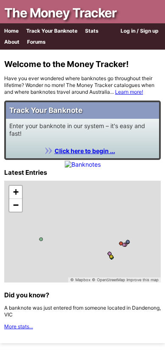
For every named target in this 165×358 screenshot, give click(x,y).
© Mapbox (80, 279)
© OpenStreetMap (108, 279)
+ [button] (16, 192)
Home (11, 31)
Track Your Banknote (51, 31)
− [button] (16, 205)
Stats (92, 31)
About (11, 42)
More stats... (18, 326)
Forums (36, 42)
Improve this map (142, 279)
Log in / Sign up (140, 31)
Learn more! (129, 92)
